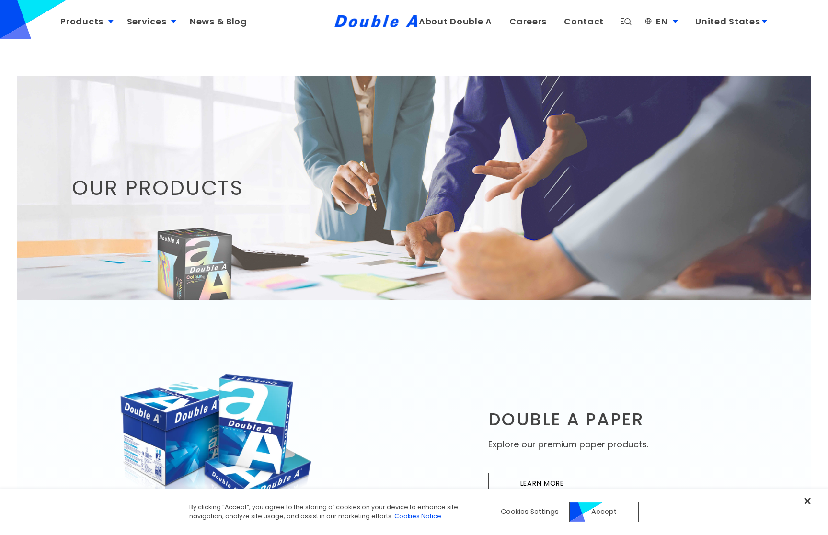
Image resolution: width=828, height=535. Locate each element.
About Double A (455, 21)
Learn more (558, 485)
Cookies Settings (530, 511)
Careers (528, 21)
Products (82, 21)
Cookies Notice (417, 516)
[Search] (626, 22)
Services (147, 21)
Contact (584, 21)
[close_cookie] (807, 501)
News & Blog (218, 21)
